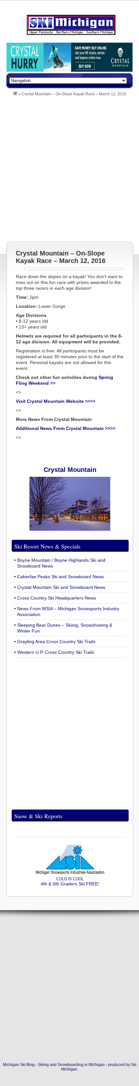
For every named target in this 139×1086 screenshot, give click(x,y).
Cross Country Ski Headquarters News (56, 597)
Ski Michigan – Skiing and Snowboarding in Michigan (71, 25)
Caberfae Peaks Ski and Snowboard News (60, 576)
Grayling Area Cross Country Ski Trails (56, 641)
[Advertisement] (69, 168)
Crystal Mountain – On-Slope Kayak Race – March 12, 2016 (60, 257)
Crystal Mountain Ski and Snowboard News (61, 587)
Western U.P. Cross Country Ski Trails (55, 652)
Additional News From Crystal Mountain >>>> (65, 428)
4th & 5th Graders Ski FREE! (70, 881)
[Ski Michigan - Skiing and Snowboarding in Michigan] (15, 94)
